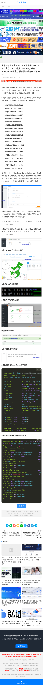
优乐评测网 (21, 2)
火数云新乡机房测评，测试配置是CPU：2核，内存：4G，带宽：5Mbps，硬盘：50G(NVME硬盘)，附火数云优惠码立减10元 (23, 513)
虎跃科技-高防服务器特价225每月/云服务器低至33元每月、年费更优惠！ (32, 582)
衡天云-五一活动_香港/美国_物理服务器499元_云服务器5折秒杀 (11, 535)
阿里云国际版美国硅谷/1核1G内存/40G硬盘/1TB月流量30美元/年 (32, 535)
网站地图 (36, 674)
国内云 (3, 7)
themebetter (27, 674)
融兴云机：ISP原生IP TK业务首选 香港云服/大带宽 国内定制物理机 (11, 603)
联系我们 (21, 646)
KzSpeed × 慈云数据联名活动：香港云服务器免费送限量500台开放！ (11, 582)
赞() (19, 77)
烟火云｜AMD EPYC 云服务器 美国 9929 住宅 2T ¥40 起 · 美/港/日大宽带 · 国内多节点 (32, 624)
